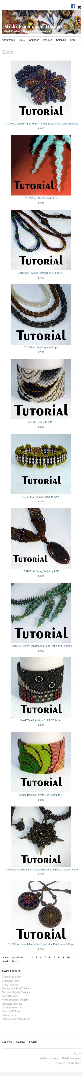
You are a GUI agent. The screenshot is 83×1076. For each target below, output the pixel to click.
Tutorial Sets (9, 1015)
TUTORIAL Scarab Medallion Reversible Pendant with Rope (41, 944)
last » (15, 961)
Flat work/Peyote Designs (16, 992)
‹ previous (17, 957)
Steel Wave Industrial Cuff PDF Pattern (41, 720)
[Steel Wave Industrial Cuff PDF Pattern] (41, 687)
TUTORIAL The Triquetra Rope (41, 347)
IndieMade (75, 1063)
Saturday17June (11, 1011)
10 (68, 957)
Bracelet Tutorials (11, 977)
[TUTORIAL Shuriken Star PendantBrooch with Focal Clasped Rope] (41, 836)
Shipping (61, 40)
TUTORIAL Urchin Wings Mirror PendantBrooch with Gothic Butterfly (41, 123)
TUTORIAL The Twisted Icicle (41, 198)
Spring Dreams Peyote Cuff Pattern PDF (41, 795)
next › (6, 961)
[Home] (41, 21)
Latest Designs (10, 996)
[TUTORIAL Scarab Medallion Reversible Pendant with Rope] (41, 911)
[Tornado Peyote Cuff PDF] (41, 389)
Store (22, 40)
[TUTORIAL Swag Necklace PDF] (41, 538)
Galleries (7, 1041)
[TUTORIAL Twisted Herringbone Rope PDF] (41, 240)
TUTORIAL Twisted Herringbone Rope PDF (41, 273)
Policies (47, 40)
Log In (77, 1053)
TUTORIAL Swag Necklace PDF (41, 571)
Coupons (34, 40)
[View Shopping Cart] (79, 7)
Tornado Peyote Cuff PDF (41, 422)
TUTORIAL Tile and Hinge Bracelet (41, 496)
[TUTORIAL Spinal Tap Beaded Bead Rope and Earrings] (41, 613)
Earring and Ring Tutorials (16, 988)
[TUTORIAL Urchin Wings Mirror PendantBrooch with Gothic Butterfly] (41, 91)
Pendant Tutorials (11, 1007)
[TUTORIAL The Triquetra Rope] (41, 314)
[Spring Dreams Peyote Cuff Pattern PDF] (41, 762)
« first (6, 957)
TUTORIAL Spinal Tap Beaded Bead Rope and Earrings (41, 646)
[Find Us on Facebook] (74, 5)
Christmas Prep (10, 980)
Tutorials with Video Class (16, 1019)
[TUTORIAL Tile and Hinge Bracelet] (41, 464)
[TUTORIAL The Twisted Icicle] (41, 165)
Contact (20, 1041)
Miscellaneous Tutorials (15, 1000)
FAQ (72, 40)
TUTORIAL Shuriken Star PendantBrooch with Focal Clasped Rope (41, 869)
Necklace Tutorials (12, 1003)
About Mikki (8, 40)
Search (33, 1041)
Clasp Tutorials (10, 984)
